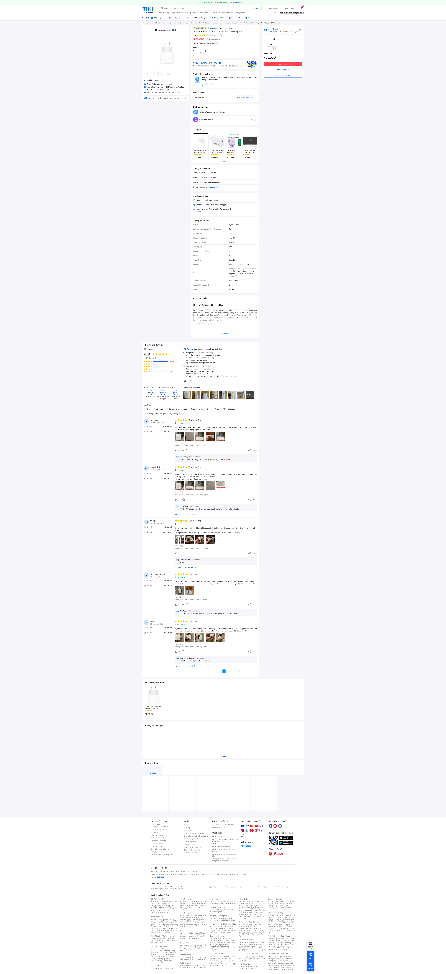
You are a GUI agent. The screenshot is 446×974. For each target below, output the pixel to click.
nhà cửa (196, 13)
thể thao (208, 13)
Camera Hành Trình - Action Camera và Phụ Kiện (281, 942)
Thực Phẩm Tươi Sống (160, 917)
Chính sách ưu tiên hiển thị (221, 847)
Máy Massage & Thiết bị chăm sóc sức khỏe (164, 953)
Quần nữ (194, 901)
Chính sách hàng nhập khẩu (160, 849)
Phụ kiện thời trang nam (222, 911)
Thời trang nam (186, 913)
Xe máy (245, 958)
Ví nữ (201, 957)
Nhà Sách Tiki (244, 964)
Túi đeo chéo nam (192, 965)
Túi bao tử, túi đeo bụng (198, 967)
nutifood (237, 887)
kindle (243, 887)
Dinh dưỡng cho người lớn (163, 909)
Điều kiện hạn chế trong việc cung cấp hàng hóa (225, 840)
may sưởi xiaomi (278, 962)
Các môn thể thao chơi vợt (281, 925)
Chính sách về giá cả (219, 836)
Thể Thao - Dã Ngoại (276, 913)
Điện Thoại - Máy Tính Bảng (162, 936)
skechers (219, 887)
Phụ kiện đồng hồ (219, 920)
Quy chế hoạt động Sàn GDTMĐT (223, 825)
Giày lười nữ (198, 937)
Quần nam (193, 915)
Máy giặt (275, 905)
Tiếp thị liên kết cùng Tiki (192, 847)
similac (278, 887)
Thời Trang (256, 901)
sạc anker (230, 13)
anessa (261, 887)
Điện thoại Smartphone (158, 938)
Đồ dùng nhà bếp (156, 968)
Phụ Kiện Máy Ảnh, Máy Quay (278, 938)
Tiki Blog (187, 828)
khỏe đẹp (187, 13)
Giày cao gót (184, 933)
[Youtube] (275, 826)
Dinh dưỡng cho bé (161, 907)
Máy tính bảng (160, 942)
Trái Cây (154, 919)
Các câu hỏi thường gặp (159, 829)
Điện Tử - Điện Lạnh (276, 899)
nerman (249, 887)
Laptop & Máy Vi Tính (254, 912)
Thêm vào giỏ (283, 69)
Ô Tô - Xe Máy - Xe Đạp (248, 954)
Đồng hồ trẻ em (231, 920)
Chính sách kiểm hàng (158, 841)
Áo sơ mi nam (193, 917)
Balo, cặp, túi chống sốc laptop (223, 902)
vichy (172, 889)
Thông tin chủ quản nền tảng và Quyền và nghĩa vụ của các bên (225, 860)
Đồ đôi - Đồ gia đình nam (195, 921)
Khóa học (256, 942)
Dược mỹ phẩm (169, 962)
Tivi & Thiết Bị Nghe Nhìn (250, 915)
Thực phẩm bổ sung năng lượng (281, 929)
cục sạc (222, 13)
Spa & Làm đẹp (253, 944)
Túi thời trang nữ (187, 955)
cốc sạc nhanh (240, 13)
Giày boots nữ (188, 937)
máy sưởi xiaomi (283, 964)
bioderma (204, 887)
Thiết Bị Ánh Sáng (281, 940)
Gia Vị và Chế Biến (219, 960)
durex (198, 887)
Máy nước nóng (280, 907)
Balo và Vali (214, 899)
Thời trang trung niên (191, 909)
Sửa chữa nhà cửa (219, 940)
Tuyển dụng (188, 830)
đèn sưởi (278, 956)
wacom (255, 887)
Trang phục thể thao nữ (276, 915)
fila (176, 889)
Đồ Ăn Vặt (217, 962)
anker (215, 13)
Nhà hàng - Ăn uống (249, 946)
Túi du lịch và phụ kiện (221, 901)
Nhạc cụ (225, 948)
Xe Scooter (257, 958)
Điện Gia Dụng (156, 966)
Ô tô (250, 958)
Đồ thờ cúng (217, 948)
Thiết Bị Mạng (221, 930)
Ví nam (182, 965)
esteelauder (165, 887)
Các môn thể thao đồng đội (281, 925)
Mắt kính (228, 910)
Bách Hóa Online (216, 954)
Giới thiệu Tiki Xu (189, 844)
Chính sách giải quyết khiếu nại (194, 839)
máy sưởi (271, 956)
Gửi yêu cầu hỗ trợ (157, 832)
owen (187, 887)
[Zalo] (280, 826)
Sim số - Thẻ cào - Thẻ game (256, 950)
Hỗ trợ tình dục (168, 960)
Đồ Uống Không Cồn (221, 964)
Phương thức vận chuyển (159, 838)
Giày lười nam (184, 945)
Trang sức (213, 918)
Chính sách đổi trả (157, 843)
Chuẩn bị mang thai (161, 912)
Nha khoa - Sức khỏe (251, 948)
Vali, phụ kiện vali (230, 903)
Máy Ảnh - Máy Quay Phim (279, 936)
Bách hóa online (248, 911)
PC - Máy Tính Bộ (219, 932)
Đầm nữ (187, 901)
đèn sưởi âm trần (277, 969)
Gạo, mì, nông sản (162, 925)
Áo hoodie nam (189, 919)
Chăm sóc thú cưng (216, 956)
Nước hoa (158, 960)
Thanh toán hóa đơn (245, 942)
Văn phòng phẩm (255, 966)
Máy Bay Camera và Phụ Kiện (280, 949)
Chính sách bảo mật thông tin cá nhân (196, 836)
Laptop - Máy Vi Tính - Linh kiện (223, 924)
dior (158, 887)
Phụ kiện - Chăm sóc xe (247, 956)
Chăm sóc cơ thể (161, 952)
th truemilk (174, 887)
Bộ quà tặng (219, 965)
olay (273, 887)
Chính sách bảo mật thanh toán (194, 833)
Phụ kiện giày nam (190, 949)
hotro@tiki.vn (168, 852)
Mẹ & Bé (251, 909)
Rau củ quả (158, 921)
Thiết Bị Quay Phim (280, 948)
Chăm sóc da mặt (157, 949)
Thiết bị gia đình (169, 968)
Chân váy (194, 905)
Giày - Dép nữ (186, 930)
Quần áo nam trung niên (192, 925)
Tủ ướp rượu (289, 909)
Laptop (228, 932)
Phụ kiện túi (201, 959)
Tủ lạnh (274, 903)
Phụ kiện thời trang (217, 907)
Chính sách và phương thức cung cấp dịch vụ (224, 850)
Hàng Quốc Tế (244, 899)
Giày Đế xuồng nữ (193, 938)
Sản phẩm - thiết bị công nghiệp (252, 913)
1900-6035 (160, 825)
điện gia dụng (164, 13)
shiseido (154, 889)
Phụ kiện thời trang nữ (217, 910)
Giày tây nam (194, 945)
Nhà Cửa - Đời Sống (217, 936)
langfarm (161, 889)
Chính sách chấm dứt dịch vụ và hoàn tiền (224, 855)
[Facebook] (270, 826)
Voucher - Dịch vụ (246, 940)
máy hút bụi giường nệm (280, 964)
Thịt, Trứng (161, 919)
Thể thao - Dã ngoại (248, 905)
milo (213, 887)
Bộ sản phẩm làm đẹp (163, 961)
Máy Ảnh (286, 950)
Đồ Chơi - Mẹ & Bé (158, 899)
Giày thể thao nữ (284, 928)
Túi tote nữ (192, 959)
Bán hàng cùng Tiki (218, 828)
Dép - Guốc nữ (195, 933)
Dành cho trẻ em (160, 928)
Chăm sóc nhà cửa (163, 932)
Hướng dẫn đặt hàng (157, 835)
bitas (290, 887)
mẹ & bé (179, 13)
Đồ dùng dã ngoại (281, 917)
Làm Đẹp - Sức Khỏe (159, 946)
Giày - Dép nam (186, 943)
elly (209, 887)
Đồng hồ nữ (221, 918)
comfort (284, 887)
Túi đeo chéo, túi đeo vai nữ (189, 957)
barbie (181, 887)
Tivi (273, 907)
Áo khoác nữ (196, 903)
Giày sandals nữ (191, 935)
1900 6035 (160, 877)
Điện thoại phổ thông (162, 940)
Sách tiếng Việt (244, 966)
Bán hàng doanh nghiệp (192, 850)
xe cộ (173, 13)
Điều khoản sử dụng (190, 841)
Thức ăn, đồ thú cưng (162, 930)
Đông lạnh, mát (165, 923)
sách (202, 13)
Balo (211, 901)
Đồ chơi (171, 901)
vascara (153, 887)
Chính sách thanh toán (219, 844)
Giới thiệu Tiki (188, 825)
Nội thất (219, 942)
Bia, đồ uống (158, 926)
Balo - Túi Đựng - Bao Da (280, 944)
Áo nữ (182, 901)
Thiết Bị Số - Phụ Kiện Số (249, 922)
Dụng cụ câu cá (277, 923)
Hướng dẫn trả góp (157, 846)
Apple (231, 28)
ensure (192, 887)
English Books (250, 968)
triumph (230, 887)
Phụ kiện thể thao (281, 919)
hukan (167, 889)
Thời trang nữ (185, 899)
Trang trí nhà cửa (215, 938)
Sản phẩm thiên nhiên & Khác (163, 955)
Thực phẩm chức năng (162, 951)
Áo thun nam (184, 915)
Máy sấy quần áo (278, 909)
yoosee (267, 887)
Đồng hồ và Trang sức (218, 916)
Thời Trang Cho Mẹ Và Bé (159, 901)
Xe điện (258, 956)
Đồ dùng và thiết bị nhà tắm (223, 944)
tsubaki (181, 889)
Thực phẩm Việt (168, 921)
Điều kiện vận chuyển (191, 853)
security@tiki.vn (167, 854)
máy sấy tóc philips (282, 958)
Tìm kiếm (256, 8)
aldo (225, 887)
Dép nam (191, 947)
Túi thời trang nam (187, 963)
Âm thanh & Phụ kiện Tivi (276, 901)
